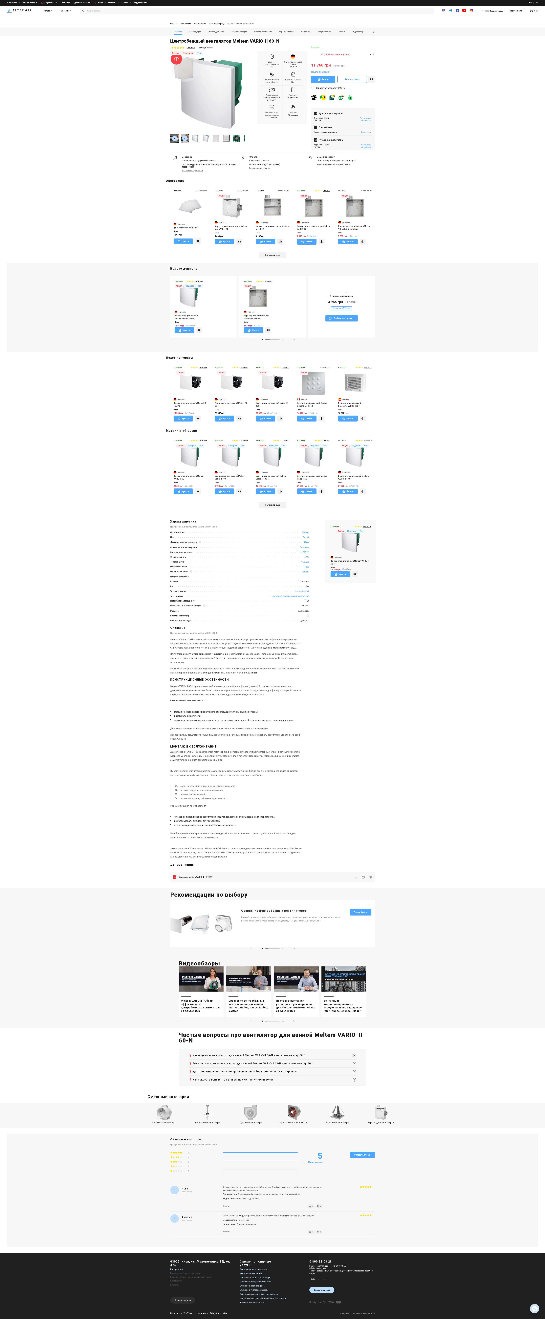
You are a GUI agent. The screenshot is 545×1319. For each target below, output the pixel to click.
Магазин (64, 11)
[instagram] (471, 11)
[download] (370, 877)
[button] (373, 32)
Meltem (305, 532)
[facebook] (457, 11)
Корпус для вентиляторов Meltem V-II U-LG (272, 227)
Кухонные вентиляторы (251, 1123)
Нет (307, 567)
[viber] (443, 11)
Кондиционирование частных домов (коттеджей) (263, 1298)
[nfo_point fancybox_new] (200, 542)
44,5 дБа (305, 562)
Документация (324, 32)
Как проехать (176, 1269)
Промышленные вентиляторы (294, 1123)
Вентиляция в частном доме (253, 1269)
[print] (363, 877)
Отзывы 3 (203, 368)
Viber (225, 1313)
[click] (371, 79)
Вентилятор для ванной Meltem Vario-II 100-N (271, 477)
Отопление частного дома (252, 1286)
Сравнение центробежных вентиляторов (274, 910)
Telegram (214, 1313)
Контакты (112, 3)
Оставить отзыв (362, 1155)
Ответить (226, 1206)
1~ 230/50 (304, 552)
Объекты (66, 3)
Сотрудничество (140, 3)
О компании (12, 3)
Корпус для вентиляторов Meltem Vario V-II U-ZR (231, 227)
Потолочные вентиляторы (207, 1123)
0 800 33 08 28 (320, 1261)
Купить (325, 79)
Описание (305, 32)
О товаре (178, 32)
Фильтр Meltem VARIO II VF (186, 228)
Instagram (201, 1313)
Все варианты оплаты (259, 168)
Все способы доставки (192, 171)
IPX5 (307, 557)
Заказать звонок (322, 1290)
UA (536, 3)
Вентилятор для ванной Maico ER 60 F (231, 404)
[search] (356, 877)
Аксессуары (195, 32)
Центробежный (271, 82)
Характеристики (286, 32)
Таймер (305, 571)
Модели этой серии (263, 32)
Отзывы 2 (191, 48)
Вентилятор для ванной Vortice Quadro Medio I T (312, 404)
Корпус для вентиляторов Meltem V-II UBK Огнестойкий (354, 227)
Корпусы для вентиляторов (381, 1123)
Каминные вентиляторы (337, 1123)
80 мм (306, 542)
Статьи (341, 32)
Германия (293, 67)
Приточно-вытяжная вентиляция (255, 1277)
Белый (306, 537)
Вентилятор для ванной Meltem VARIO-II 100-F (353, 477)
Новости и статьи (29, 3)
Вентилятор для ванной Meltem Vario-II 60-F (312, 477)
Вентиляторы (200, 24)
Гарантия (124, 3)
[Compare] (198, 241)
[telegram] (450, 11)
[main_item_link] (201, 991)
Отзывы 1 (326, 191)
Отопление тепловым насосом (254, 1290)
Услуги (46, 11)
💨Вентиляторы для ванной (221, 24)
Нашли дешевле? (320, 72)
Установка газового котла (252, 1302)
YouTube (188, 1313)
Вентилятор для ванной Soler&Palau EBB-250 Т (349, 404)
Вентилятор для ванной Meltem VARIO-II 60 (189, 477)
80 (272, 67)
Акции (100, 3)
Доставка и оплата (82, 3)
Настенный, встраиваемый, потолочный (290, 596)
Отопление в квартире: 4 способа (255, 1282)
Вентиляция (186, 24)
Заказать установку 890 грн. (331, 88)
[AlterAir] (19, 11)
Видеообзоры (50, 3)
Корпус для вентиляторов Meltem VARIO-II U (313, 227)
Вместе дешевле (216, 32)
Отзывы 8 (203, 441)
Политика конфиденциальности (185, 1273)
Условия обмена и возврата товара (333, 164)
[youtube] (464, 11)
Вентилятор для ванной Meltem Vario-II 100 (230, 477)
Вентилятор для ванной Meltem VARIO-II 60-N (186, 317)
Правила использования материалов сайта (190, 1277)
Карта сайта (176, 1281)
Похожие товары (239, 32)
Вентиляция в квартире (251, 1273)
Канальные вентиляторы (164, 1123)
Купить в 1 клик (352, 79)
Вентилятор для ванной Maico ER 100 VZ (190, 404)
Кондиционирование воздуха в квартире (259, 1294)
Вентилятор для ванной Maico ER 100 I (272, 404)
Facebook (175, 1313)
